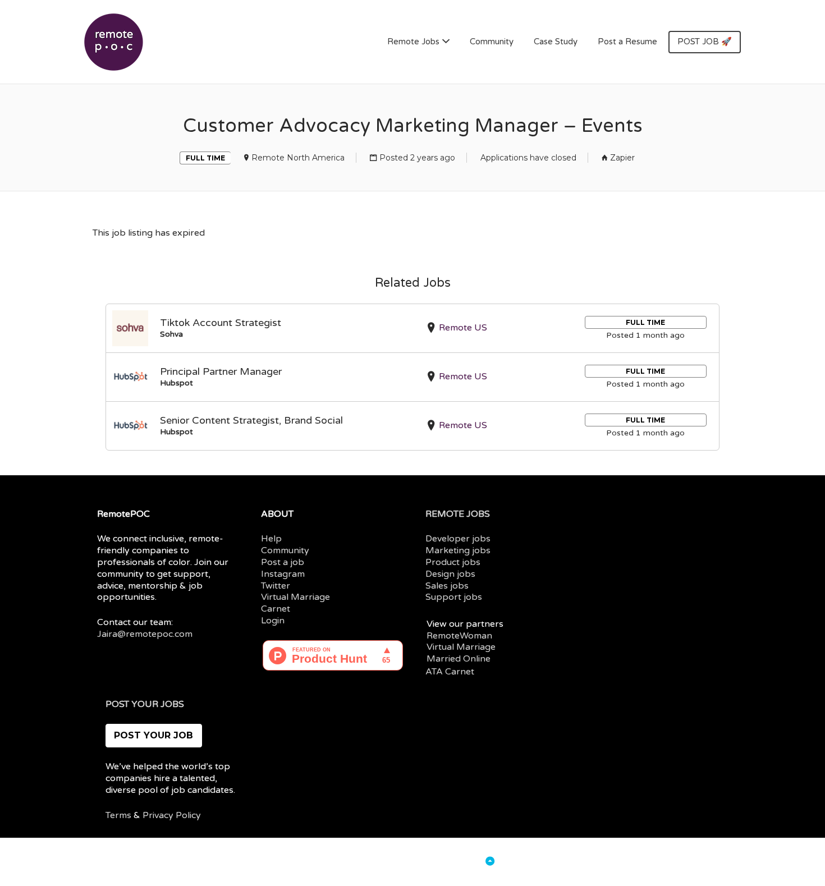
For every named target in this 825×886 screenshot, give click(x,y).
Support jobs (453, 597)
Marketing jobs (458, 550)
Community (492, 41)
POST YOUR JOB (153, 735)
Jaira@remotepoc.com (144, 634)
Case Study (556, 41)
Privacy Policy (172, 815)
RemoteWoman (459, 635)
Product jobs (452, 562)
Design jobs (450, 574)
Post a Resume (627, 41)
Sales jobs (447, 585)
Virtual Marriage (295, 597)
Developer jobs (458, 538)
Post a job (282, 562)
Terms (118, 815)
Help (271, 538)
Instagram (283, 574)
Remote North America (298, 158)
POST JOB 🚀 (704, 41)
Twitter (275, 585)
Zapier (622, 158)
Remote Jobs (413, 41)
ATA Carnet (449, 671)
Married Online (459, 658)
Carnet (275, 608)
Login (273, 620)
